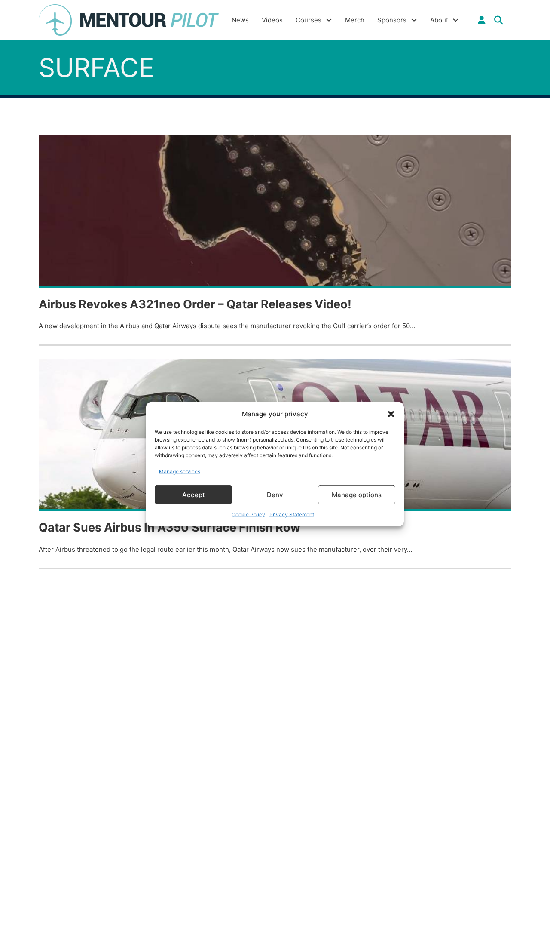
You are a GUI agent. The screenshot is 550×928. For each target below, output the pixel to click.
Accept (193, 494)
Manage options (357, 494)
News (240, 20)
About (439, 20)
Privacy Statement (291, 514)
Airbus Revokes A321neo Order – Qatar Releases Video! (195, 304)
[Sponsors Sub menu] (414, 20)
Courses (308, 20)
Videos (272, 20)
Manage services (179, 471)
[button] (391, 414)
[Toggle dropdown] (482, 20)
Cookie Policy (248, 514)
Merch (354, 20)
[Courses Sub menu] (329, 20)
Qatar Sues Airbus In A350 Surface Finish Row (169, 527)
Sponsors (391, 20)
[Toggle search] (498, 20)
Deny (275, 494)
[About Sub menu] (455, 20)
